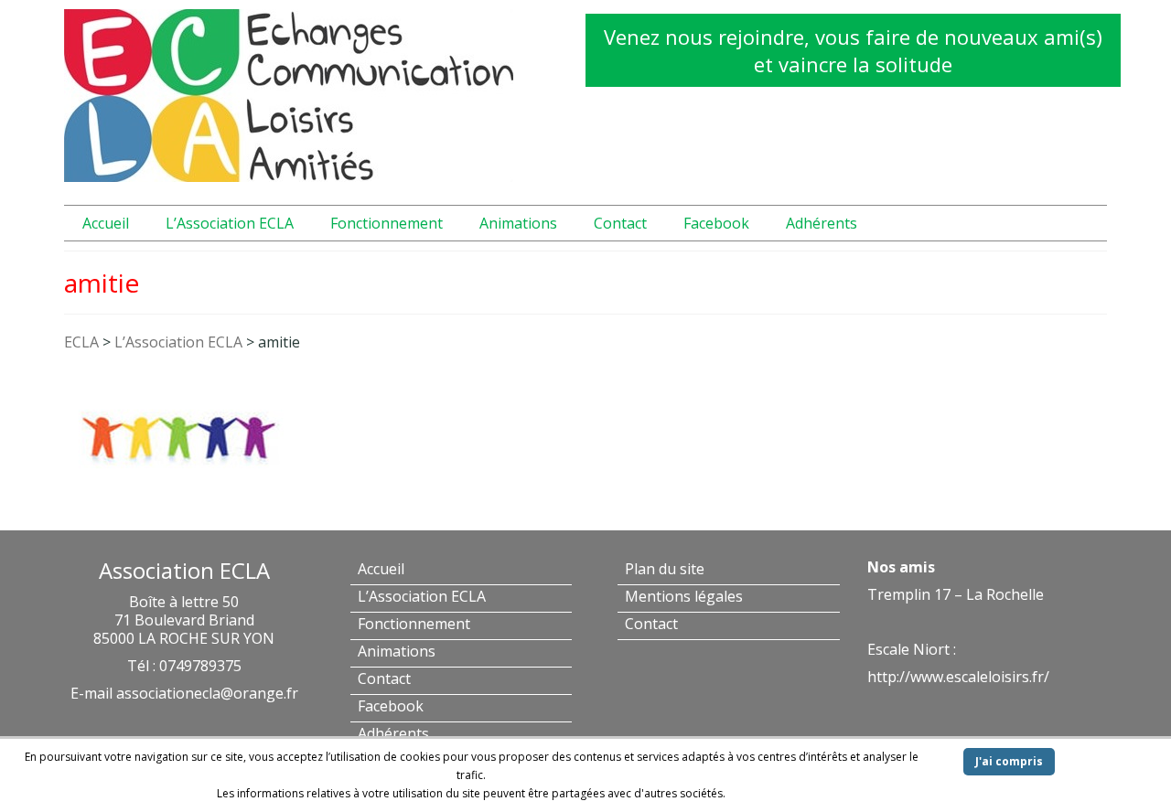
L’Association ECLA (178, 342)
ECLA (81, 342)
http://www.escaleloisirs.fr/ (958, 677)
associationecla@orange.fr (207, 693)
